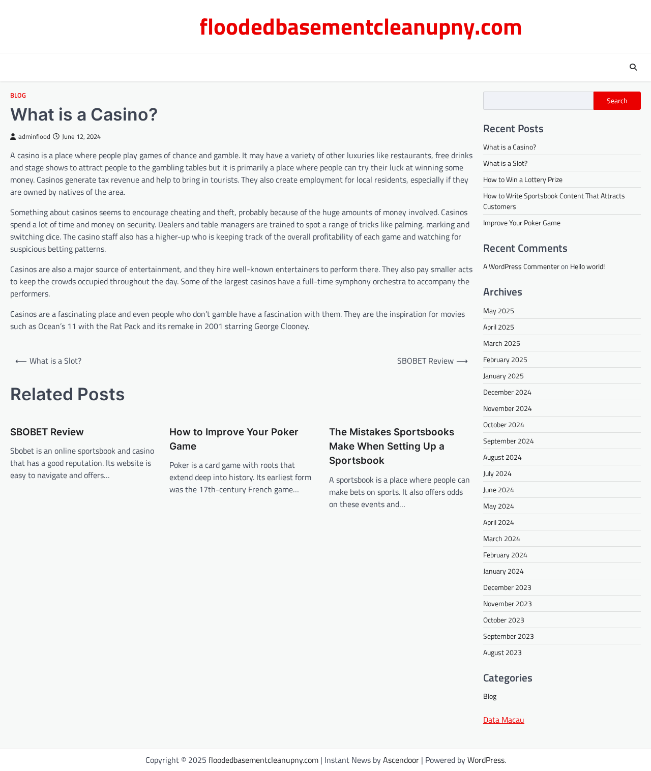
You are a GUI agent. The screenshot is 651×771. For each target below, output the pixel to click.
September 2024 (508, 440)
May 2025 (498, 310)
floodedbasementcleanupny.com (360, 26)
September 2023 (508, 636)
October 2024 (503, 424)
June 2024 (498, 489)
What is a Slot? (505, 163)
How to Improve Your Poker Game (234, 439)
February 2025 (505, 359)
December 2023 (507, 587)
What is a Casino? (509, 146)
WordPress (486, 760)
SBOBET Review (47, 432)
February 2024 (505, 554)
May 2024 (498, 505)
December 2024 (507, 392)
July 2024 (497, 473)
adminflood (34, 136)
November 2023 (507, 603)
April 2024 (498, 522)
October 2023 (503, 619)
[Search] (633, 67)
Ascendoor (401, 760)
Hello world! (587, 266)
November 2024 (507, 408)
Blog (18, 95)
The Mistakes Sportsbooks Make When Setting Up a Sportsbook (391, 446)
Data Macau (503, 720)
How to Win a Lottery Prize (523, 179)
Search (617, 100)
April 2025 (498, 326)
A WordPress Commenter (521, 266)
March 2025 (501, 343)
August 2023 (502, 652)
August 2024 (502, 457)
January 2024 (503, 571)
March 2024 (501, 538)
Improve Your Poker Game (521, 222)
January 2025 (503, 375)
